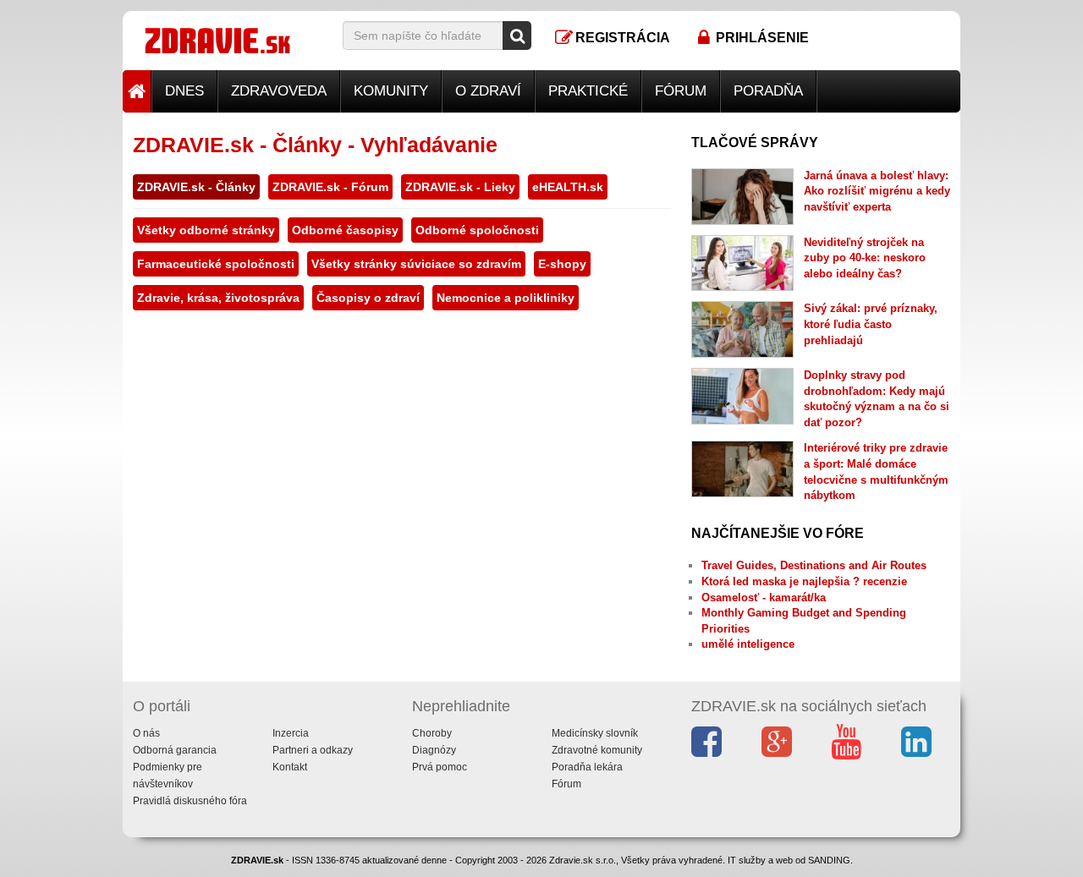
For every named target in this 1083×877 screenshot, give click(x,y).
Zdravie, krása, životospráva (218, 297)
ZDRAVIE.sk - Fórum (330, 187)
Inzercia (290, 733)
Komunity (391, 91)
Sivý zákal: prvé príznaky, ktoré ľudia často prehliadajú (870, 324)
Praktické (588, 91)
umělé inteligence (747, 644)
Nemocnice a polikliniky (505, 297)
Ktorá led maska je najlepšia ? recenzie (804, 581)
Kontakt (289, 767)
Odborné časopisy (345, 230)
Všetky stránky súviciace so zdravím (416, 264)
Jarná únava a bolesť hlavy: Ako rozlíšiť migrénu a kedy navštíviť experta (877, 191)
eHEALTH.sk (567, 187)
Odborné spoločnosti (477, 230)
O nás (146, 733)
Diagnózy (434, 750)
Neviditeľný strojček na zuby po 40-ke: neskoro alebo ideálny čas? (865, 258)
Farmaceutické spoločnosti (215, 264)
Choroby (432, 733)
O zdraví (488, 91)
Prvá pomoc (439, 767)
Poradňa (768, 91)
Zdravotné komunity (597, 750)
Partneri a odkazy (312, 750)
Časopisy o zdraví (368, 297)
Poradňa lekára (587, 767)
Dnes (184, 91)
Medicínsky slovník (595, 733)
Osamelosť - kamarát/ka (763, 597)
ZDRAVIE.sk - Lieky (460, 187)
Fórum (680, 91)
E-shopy (562, 264)
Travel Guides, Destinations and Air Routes (813, 565)
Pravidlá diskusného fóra (190, 801)
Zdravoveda (279, 91)
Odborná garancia (175, 750)
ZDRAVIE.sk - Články (196, 187)
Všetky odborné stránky (206, 230)
